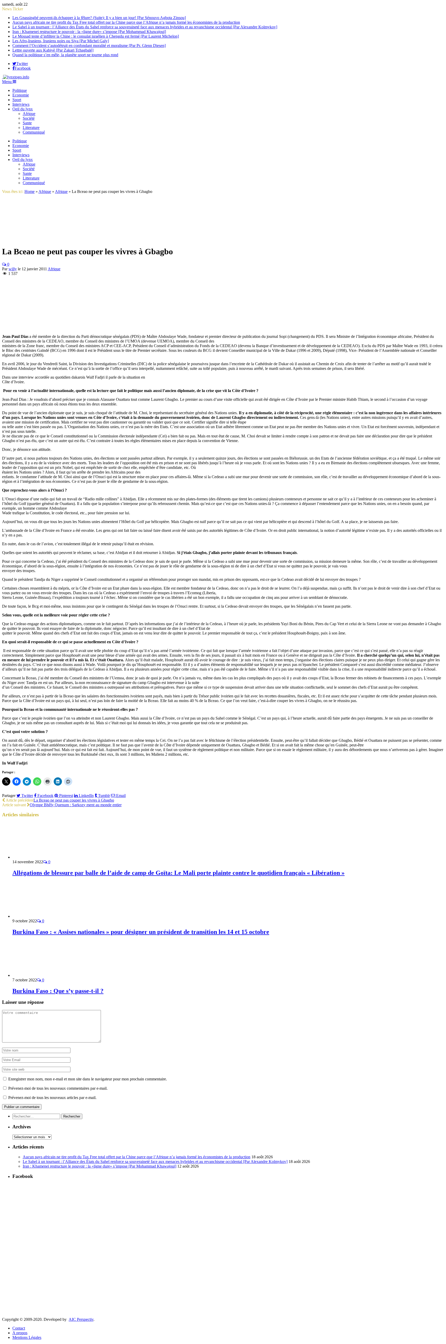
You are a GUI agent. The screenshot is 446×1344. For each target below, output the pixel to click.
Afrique (29, 113)
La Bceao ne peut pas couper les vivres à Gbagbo (74, 800)
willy (13, 269)
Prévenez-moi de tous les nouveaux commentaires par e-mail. (58, 1088)
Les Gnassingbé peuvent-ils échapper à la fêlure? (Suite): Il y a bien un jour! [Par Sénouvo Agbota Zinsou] (99, 17)
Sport (16, 99)
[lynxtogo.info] (15, 77)
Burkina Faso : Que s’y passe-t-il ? (57, 991)
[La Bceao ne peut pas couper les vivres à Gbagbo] (28, 239)
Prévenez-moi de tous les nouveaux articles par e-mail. (52, 1097)
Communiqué (34, 132)
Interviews (20, 104)
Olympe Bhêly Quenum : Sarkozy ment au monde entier (76, 805)
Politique (19, 90)
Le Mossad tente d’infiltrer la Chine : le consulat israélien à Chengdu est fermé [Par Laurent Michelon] (95, 36)
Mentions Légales (26, 1337)
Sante (27, 123)
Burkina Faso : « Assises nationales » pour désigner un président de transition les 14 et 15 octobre (140, 931)
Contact (18, 1328)
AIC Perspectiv (81, 1319)
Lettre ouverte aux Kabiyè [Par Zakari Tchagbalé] (52, 50)
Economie (20, 95)
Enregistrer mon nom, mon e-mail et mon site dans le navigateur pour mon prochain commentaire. (87, 1079)
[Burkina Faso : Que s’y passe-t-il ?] (40, 975)
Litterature (31, 127)
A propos (19, 1333)
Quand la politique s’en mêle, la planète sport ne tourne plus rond (65, 55)
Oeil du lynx (22, 109)
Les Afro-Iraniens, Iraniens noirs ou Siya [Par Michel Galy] (60, 41)
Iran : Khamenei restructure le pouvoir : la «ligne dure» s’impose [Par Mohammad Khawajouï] (89, 31)
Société (29, 118)
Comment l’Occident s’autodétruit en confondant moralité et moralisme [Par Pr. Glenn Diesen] (89, 45)
